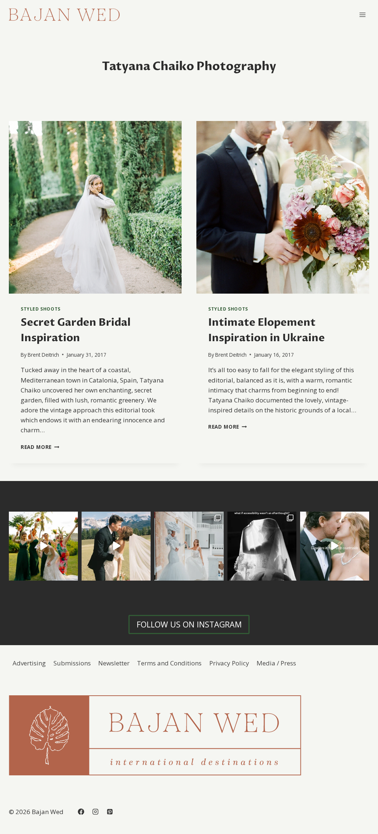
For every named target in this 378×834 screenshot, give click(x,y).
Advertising (29, 663)
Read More (40, 446)
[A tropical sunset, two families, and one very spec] (43, 546)
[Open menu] (362, 14)
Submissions (72, 663)
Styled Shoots (41, 309)
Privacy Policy (229, 663)
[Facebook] (81, 812)
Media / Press (276, 663)
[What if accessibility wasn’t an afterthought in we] (261, 546)
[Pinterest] (109, 812)
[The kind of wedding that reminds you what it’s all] (116, 546)
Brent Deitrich (43, 354)
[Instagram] (95, 812)
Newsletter (114, 663)
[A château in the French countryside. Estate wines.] (334, 546)
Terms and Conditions (169, 663)
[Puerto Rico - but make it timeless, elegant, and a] (188, 546)
